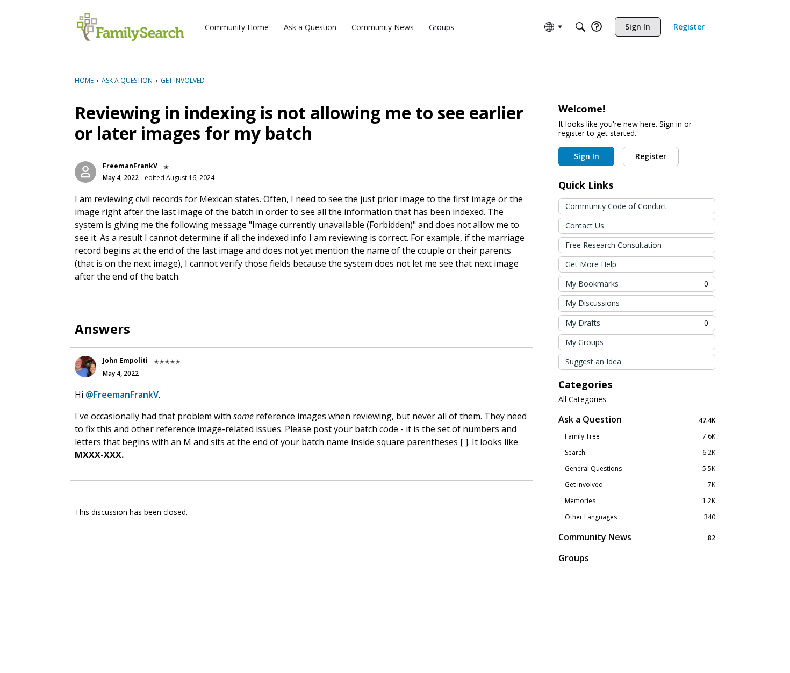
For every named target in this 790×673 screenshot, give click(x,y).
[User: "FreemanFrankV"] (85, 172)
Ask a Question (636, 419)
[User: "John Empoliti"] (85, 366)
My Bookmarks (636, 283)
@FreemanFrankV (122, 394)
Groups (573, 558)
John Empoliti (125, 360)
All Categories (582, 399)
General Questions (640, 469)
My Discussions (592, 303)
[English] (130, 27)
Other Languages (640, 517)
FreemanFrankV (130, 165)
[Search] (580, 27)
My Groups (584, 342)
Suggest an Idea (593, 361)
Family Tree (640, 436)
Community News (636, 537)
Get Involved (640, 485)
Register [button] (650, 156)
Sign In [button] (586, 156)
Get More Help (590, 264)
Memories (640, 501)
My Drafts (636, 323)
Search (640, 452)
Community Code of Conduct (616, 206)
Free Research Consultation (613, 245)
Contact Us (584, 225)
